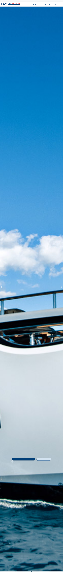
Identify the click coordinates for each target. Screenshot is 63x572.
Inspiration (35, 4)
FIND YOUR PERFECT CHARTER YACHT (23, 459)
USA (36, 1)
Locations (29, 4)
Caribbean (54, 1)
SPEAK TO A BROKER (44, 459)
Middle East (46, 1)
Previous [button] (1, 287)
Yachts (22, 4)
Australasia (59, 1)
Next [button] (62, 287)
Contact (57, 4)
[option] (31, 286)
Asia (50, 1)
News (46, 4)
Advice (41, 4)
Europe (41, 1)
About (50, 4)
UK (38, 1)
